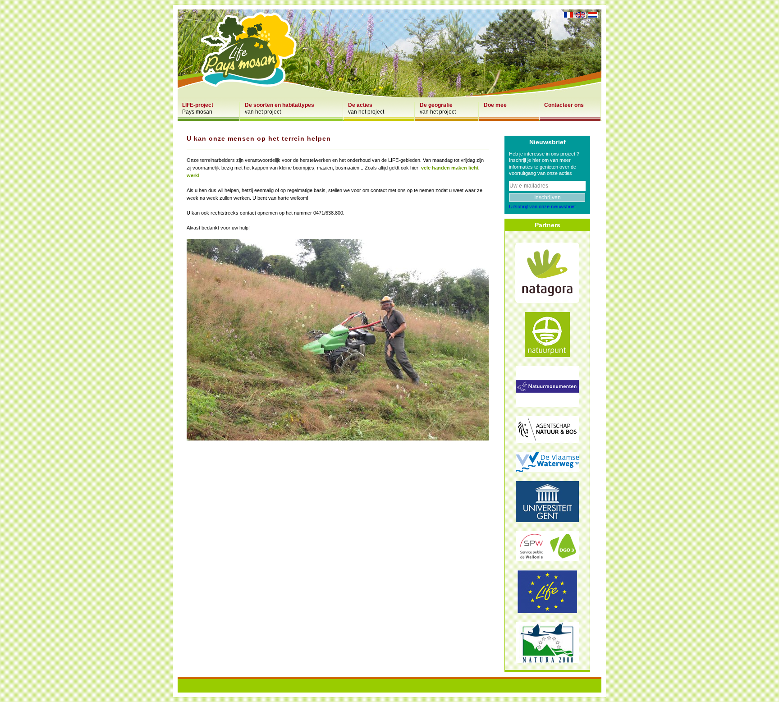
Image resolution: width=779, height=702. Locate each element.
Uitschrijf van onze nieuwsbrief (542, 206)
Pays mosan (197, 108)
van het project (279, 108)
